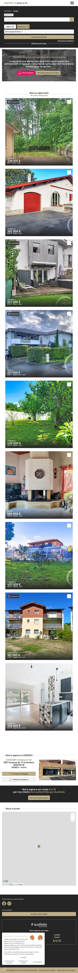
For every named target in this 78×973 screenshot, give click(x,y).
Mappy (20, 884)
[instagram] (9, 903)
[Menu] (72, 2)
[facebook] (4, 903)
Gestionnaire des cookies (66, 970)
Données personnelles (47, 970)
